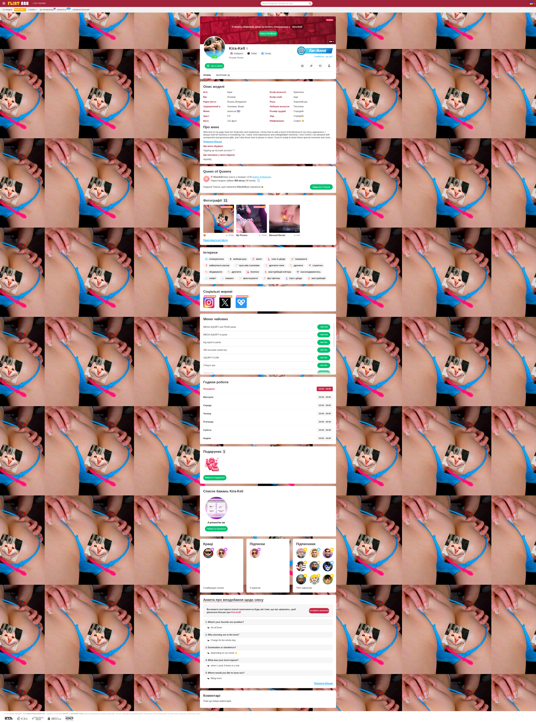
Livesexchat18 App (81, 10)
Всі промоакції (47, 10)
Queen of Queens (261, 177)
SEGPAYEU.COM (77, 713)
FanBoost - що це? (323, 56)
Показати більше (212, 141)
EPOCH (65, 713)
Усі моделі (7, 10)
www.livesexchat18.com (36, 713)
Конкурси (61, 10)
